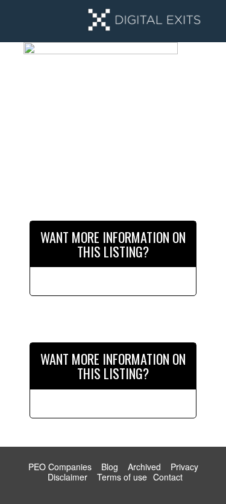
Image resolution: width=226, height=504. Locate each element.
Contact (168, 477)
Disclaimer (67, 477)
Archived (144, 467)
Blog (109, 467)
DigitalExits (143, 21)
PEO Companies (60, 467)
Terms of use (122, 477)
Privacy (184, 467)
